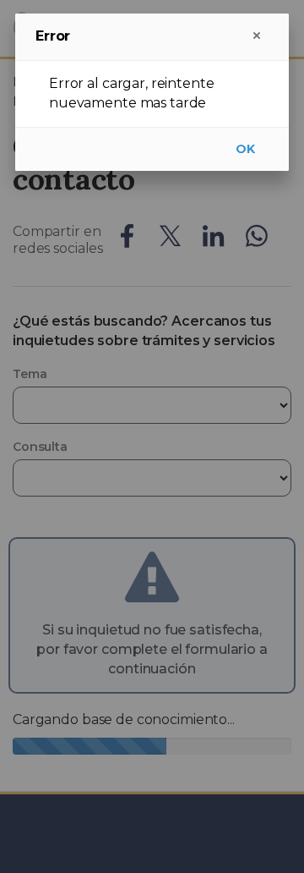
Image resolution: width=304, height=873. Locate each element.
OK (245, 148)
